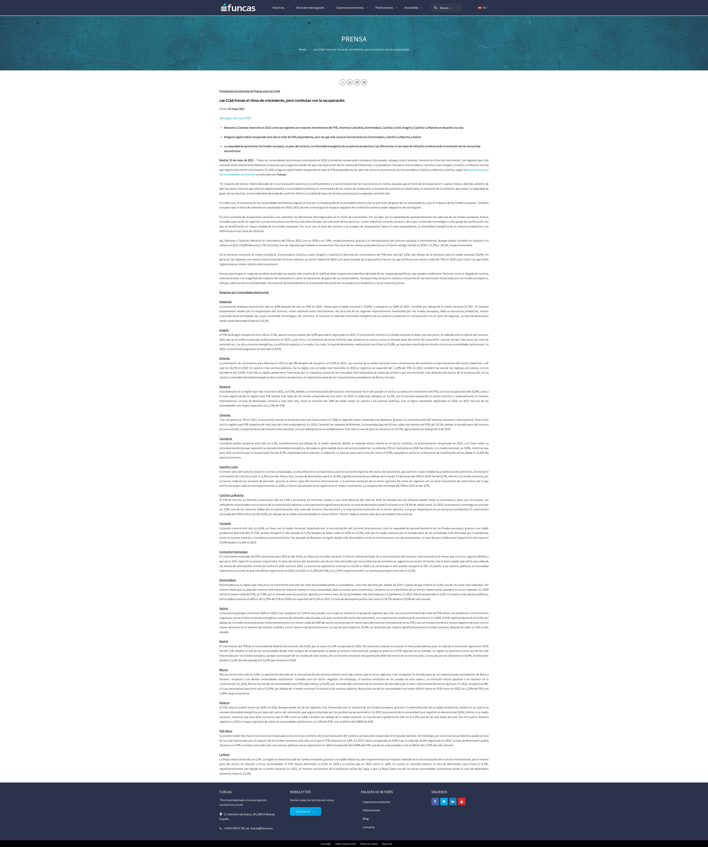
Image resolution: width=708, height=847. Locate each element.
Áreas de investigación (310, 7)
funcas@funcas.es (261, 828)
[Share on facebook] (357, 82)
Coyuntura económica (350, 7)
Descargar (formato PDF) (235, 118)
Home (302, 49)
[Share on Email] (364, 82)
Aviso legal (326, 843)
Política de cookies (369, 843)
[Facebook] (435, 801)
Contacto (369, 827)
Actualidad (411, 7)
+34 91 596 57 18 (234, 828)
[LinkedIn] (453, 801)
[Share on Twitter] (343, 82)
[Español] (483, 8)
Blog (366, 818)
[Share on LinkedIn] (350, 82)
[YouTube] (461, 801)
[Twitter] (444, 801)
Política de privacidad (345, 843)
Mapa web (387, 843)
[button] (435, 7)
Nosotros (278, 7)
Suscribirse (303, 811)
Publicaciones (384, 7)
